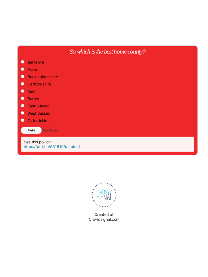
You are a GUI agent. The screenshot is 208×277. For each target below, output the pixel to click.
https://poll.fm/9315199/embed (52, 146)
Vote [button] (31, 130)
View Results (50, 130)
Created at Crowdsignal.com (104, 217)
